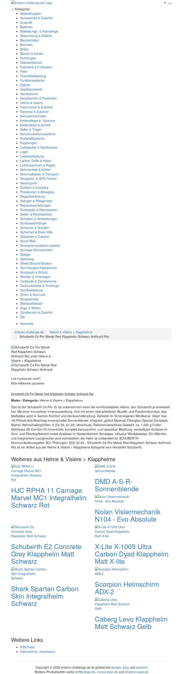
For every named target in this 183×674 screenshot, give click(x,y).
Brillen (24, 49)
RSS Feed (27, 647)
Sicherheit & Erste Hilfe (36, 232)
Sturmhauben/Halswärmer (38, 267)
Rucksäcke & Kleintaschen (38, 209)
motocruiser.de (107, 672)
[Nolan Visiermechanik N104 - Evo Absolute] (113, 498)
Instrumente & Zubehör (36, 107)
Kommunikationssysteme (37, 134)
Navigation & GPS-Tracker (38, 178)
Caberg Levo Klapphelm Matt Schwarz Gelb (131, 622)
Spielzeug (27, 259)
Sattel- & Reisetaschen (36, 214)
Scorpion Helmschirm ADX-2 (127, 587)
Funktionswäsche (32, 80)
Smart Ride (28, 241)
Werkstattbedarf (31, 303)
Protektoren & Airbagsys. (37, 192)
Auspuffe (26, 22)
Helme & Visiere (31, 102)
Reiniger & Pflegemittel (36, 201)
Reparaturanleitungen (35, 205)
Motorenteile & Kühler (35, 169)
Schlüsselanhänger (33, 223)
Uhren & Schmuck (33, 294)
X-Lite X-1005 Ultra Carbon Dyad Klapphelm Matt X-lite (131, 553)
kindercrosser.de (136, 672)
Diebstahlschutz (31, 62)
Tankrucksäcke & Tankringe (39, 285)
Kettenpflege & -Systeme (37, 120)
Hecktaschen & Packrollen (38, 98)
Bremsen (26, 44)
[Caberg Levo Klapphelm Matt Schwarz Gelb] (113, 603)
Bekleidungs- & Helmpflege (39, 31)
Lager (24, 151)
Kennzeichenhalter (33, 116)
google (116, 667)
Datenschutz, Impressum (37, 651)
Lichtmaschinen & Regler (37, 165)
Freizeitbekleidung (33, 76)
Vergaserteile (29, 299)
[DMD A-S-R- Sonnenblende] (113, 468)
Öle (22, 317)
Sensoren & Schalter (34, 227)
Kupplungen (28, 143)
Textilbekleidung (31, 290)
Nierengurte (28, 183)
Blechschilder (29, 40)
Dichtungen (28, 58)
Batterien (26, 27)
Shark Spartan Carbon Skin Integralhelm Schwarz (45, 596)
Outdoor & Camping (34, 187)
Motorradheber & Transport (39, 174)
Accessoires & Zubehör (36, 18)
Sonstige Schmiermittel (36, 250)
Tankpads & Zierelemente (38, 281)
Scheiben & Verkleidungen (38, 218)
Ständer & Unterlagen (35, 276)
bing (126, 667)
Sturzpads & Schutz (34, 272)
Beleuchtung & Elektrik (36, 35)
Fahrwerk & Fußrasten (36, 67)
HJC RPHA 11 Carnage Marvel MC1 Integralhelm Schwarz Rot (49, 497)
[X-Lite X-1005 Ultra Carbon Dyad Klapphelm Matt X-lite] (113, 531)
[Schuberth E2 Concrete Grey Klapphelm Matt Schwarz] (29, 531)
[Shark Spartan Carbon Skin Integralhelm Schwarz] (29, 573)
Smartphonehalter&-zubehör (40, 245)
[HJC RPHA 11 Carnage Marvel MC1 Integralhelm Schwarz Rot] (29, 472)
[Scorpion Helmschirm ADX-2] (113, 571)
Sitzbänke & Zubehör (35, 236)
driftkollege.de (85, 672)
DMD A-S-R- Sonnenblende (117, 484)
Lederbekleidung (32, 156)
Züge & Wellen (30, 308)
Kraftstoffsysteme (32, 138)
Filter (23, 71)
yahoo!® (142, 667)
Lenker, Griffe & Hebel (35, 160)
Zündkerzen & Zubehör (36, 312)
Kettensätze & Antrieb (35, 125)
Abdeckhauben (30, 13)
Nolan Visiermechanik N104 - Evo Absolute (127, 515)
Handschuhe (29, 93)
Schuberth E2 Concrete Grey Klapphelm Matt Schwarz (46, 553)
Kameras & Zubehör (34, 111)
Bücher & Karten (31, 53)
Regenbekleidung (32, 196)
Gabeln (25, 85)
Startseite (26, 323)
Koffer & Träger (31, 129)
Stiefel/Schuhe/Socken (36, 263)
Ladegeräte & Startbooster (39, 147)
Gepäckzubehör (31, 89)
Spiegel (25, 254)
